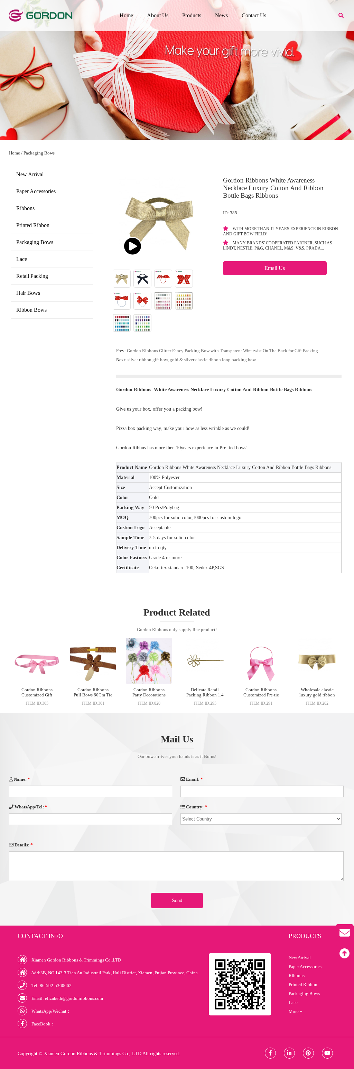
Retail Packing (32, 276)
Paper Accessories (36, 191)
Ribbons (25, 208)
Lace (21, 259)
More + (295, 1011)
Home (126, 15)
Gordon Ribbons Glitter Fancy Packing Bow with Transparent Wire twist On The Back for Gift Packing (222, 350)
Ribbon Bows (31, 310)
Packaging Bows (39, 153)
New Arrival (30, 174)
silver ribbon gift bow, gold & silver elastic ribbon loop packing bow (192, 359)
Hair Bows (28, 293)
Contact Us (254, 15)
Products (191, 15)
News (221, 15)
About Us (157, 15)
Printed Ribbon (32, 225)
